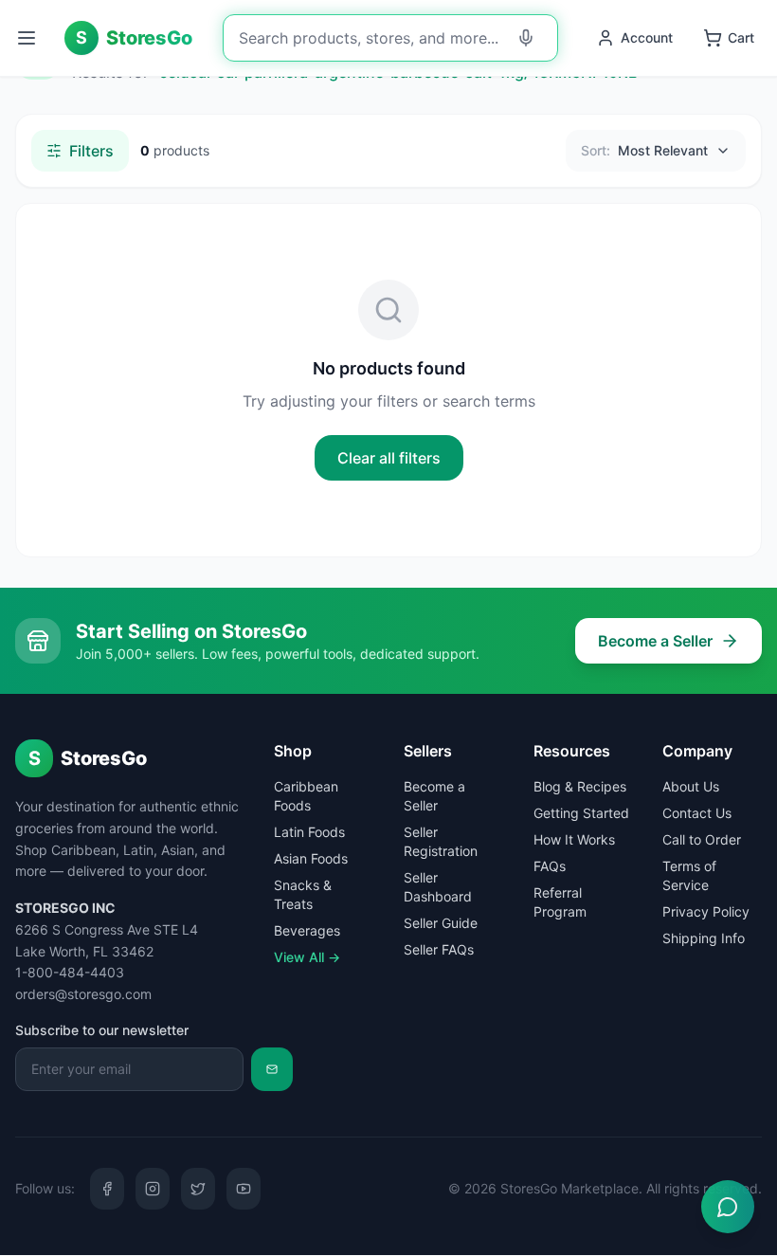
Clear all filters (389, 457)
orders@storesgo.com (83, 994)
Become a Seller (655, 640)
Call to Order (701, 839)
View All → (307, 957)
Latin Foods (309, 832)
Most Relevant (644, 150)
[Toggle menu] (28, 38)
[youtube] (243, 1189)
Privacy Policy (706, 911)
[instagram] (153, 1189)
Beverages (307, 930)
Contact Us (697, 813)
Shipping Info (703, 938)
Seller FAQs (439, 949)
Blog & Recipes (579, 786)
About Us (690, 786)
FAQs (549, 866)
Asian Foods (311, 858)
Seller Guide (441, 923)
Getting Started (581, 813)
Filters (91, 150)
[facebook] (107, 1189)
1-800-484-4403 (69, 972)
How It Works (574, 839)
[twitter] (198, 1189)
